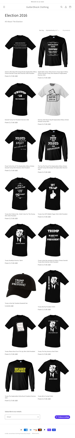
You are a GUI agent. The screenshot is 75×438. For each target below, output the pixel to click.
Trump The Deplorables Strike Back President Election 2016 (20, 397)
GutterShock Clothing (14, 433)
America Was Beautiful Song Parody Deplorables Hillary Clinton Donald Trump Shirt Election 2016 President (21, 72)
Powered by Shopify (25, 433)
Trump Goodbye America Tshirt (14, 260)
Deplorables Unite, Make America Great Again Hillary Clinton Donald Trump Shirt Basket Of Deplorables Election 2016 (53, 73)
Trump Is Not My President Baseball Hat (16, 303)
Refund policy (35, 433)
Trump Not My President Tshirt (46, 307)
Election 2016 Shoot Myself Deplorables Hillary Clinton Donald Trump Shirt (53, 120)
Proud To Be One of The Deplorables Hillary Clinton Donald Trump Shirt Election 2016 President (19, 167)
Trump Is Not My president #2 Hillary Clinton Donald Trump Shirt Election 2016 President (53, 261)
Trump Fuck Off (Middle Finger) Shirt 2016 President (52, 214)
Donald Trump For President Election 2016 (17, 120)
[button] (4, 7)
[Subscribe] (38, 417)
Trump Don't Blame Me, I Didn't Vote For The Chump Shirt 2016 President (20, 215)
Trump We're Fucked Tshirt (45, 396)
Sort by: (41, 30)
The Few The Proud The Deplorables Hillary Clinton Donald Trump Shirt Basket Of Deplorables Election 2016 (52, 167)
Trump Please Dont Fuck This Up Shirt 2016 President (20, 351)
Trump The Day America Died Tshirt (48, 351)
